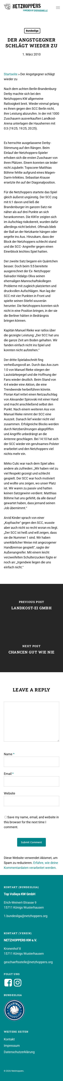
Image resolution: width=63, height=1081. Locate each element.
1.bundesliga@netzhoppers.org (25, 916)
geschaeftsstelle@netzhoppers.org (28, 962)
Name (9, 754)
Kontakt (9, 1039)
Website (9, 793)
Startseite (11, 74)
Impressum (12, 1045)
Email (9, 774)
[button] (58, 7)
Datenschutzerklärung (19, 1052)
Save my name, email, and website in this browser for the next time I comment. (31, 822)
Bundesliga (32, 30)
